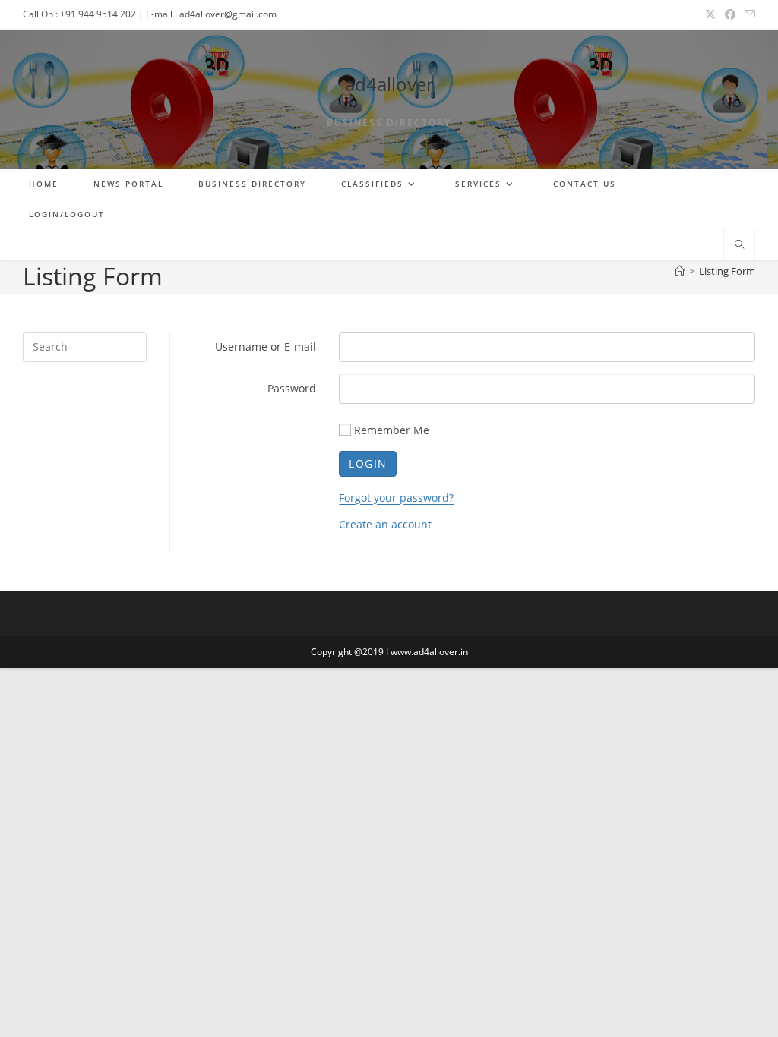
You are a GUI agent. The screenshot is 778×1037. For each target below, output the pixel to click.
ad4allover (389, 83)
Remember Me (391, 430)
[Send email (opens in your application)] (747, 14)
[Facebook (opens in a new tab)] (730, 14)
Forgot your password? (396, 497)
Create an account (385, 524)
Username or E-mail (265, 346)
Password (291, 388)
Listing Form (727, 271)
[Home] (680, 271)
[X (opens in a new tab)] (710, 14)
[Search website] (739, 245)
